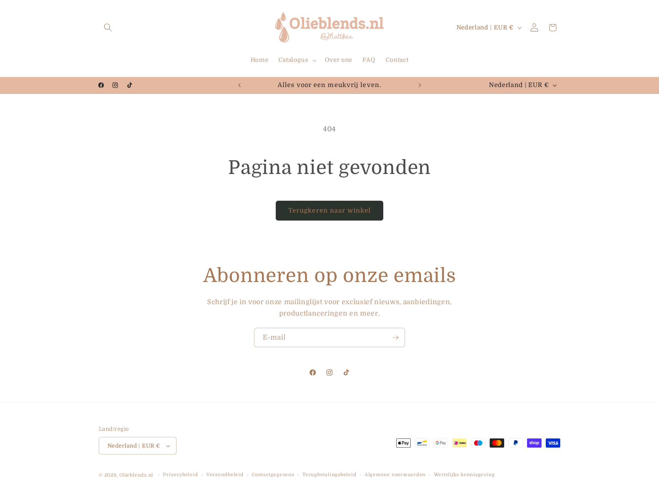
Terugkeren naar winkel (329, 210)
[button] (108, 27)
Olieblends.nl (136, 475)
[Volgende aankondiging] (419, 85)
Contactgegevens (273, 474)
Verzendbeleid (225, 474)
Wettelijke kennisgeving (464, 474)
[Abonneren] (395, 338)
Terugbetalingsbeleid (329, 474)
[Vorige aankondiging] (239, 85)
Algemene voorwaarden (395, 474)
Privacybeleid (180, 474)
